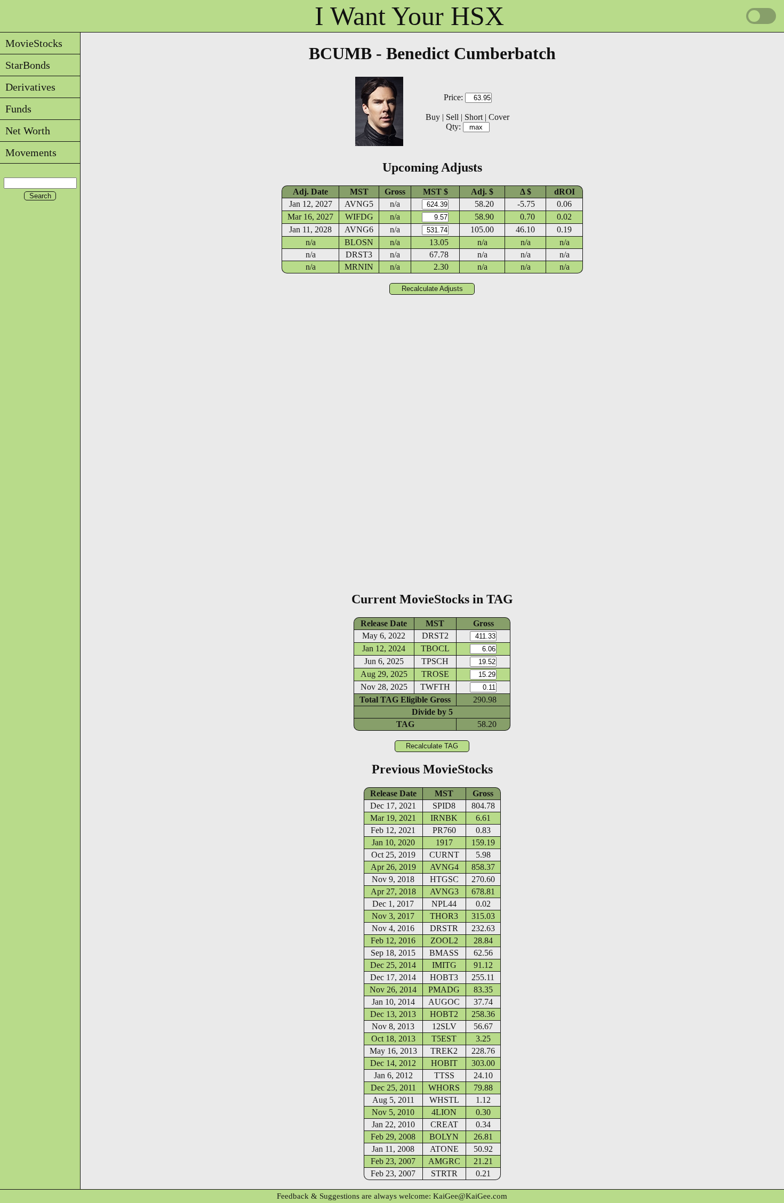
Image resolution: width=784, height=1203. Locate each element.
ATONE (444, 1148)
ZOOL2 (444, 940)
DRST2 (435, 635)
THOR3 (444, 916)
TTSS (444, 1075)
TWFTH (435, 686)
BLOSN (359, 242)
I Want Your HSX (409, 16)
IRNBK (444, 817)
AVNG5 (359, 203)
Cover (499, 117)
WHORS (444, 1087)
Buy (433, 117)
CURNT (444, 854)
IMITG (444, 965)
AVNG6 (359, 229)
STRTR (444, 1173)
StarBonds (25, 65)
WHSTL (444, 1099)
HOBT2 (444, 1014)
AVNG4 (444, 866)
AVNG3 (444, 891)
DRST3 (359, 254)
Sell (452, 117)
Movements (28, 152)
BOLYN (444, 1136)
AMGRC (444, 1161)
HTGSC (444, 879)
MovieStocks (31, 43)
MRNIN (359, 266)
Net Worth (25, 130)
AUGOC (444, 1001)
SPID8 (444, 805)
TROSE (435, 674)
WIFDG (359, 216)
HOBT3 (444, 977)
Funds (15, 109)
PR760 (444, 830)
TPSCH (435, 661)
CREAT (444, 1124)
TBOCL (435, 648)
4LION (444, 1112)
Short (474, 117)
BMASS (444, 952)
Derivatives (27, 87)
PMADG (444, 989)
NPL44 (444, 903)
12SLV (444, 1026)
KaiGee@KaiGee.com (470, 1196)
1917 (444, 842)
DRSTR (444, 928)
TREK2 (444, 1050)
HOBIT (444, 1063)
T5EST (444, 1038)
